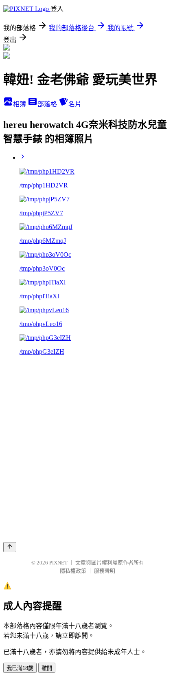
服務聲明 (104, 571)
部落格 (48, 104)
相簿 (20, 104)
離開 (47, 668)
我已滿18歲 (20, 668)
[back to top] (9, 547)
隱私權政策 (73, 571)
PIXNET (58, 563)
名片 (74, 104)
